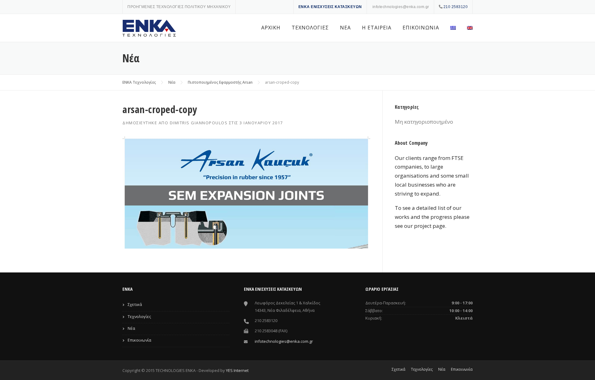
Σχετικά (135, 304)
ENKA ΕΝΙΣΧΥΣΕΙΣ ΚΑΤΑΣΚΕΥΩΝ (330, 7)
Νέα (171, 82)
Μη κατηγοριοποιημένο (424, 121)
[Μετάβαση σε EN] (467, 28)
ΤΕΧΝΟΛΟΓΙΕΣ (310, 27)
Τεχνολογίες (139, 316)
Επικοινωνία (139, 340)
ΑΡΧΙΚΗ (270, 27)
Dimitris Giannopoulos (199, 123)
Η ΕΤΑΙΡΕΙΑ (376, 27)
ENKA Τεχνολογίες (139, 82)
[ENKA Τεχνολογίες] (150, 28)
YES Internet (237, 370)
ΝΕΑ (345, 27)
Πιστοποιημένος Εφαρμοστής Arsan (220, 82)
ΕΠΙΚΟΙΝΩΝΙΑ (421, 27)
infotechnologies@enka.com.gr (400, 7)
